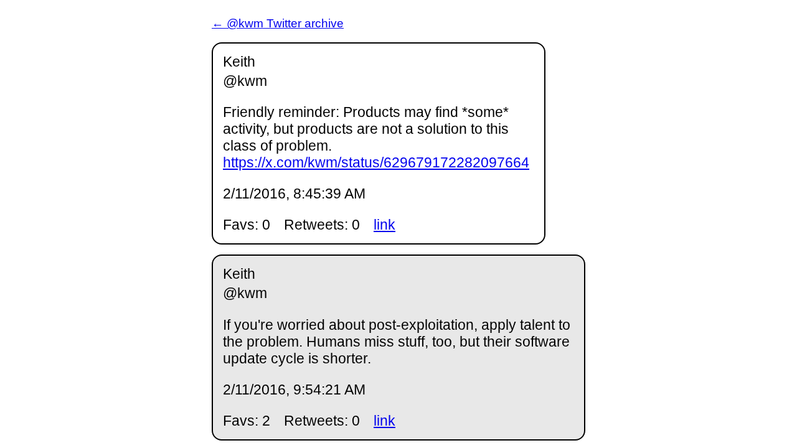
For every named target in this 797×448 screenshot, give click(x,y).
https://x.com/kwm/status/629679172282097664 (376, 162)
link (384, 225)
